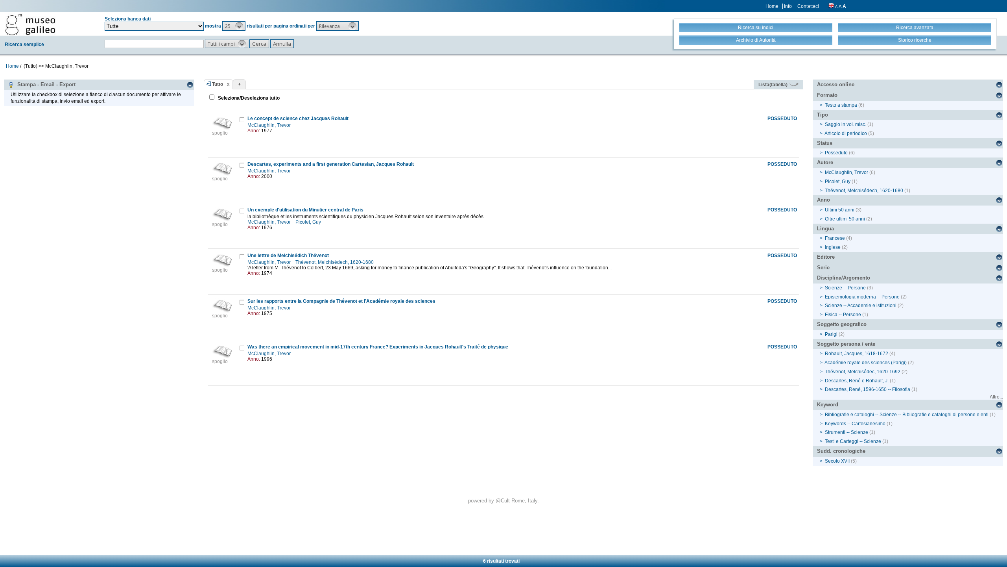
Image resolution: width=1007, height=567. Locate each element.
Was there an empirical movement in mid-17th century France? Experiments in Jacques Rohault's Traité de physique (377, 347)
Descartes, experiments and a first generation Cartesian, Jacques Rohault (330, 164)
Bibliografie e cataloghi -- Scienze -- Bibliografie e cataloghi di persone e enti (907, 414)
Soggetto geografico (842, 324)
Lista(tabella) (773, 84)
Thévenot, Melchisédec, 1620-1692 (862, 371)
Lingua (825, 229)
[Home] (30, 24)
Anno (823, 200)
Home (771, 6)
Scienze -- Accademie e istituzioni (860, 305)
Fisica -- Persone (843, 314)
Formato (827, 95)
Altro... (996, 397)
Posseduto (836, 153)
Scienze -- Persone (845, 288)
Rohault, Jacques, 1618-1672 (856, 353)
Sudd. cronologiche (841, 451)
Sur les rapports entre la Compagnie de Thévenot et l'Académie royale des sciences (341, 301)
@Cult (503, 501)
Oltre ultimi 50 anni (845, 219)
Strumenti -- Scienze (846, 432)
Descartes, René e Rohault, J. (857, 381)
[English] (831, 6)
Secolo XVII (837, 461)
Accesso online (835, 84)
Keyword (827, 405)
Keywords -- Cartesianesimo (855, 423)
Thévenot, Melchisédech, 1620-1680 (335, 262)
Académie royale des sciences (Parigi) (865, 362)
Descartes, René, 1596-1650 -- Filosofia (867, 389)
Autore (825, 162)
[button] (233, 26)
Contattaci (808, 6)
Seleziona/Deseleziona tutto (248, 98)
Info (788, 6)
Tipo (822, 115)
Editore (826, 257)
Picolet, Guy (308, 222)
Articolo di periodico (845, 133)
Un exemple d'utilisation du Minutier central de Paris (305, 210)
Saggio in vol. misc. (845, 124)
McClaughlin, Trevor (269, 125)
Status (824, 143)
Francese (835, 238)
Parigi (831, 334)
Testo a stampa (841, 105)
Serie (823, 268)
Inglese (833, 247)
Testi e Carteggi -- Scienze (853, 441)
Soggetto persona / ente (846, 344)
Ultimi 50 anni (839, 210)
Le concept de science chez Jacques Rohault (298, 118)
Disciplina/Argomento (843, 278)
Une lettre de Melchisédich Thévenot (288, 255)
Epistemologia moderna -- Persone (862, 297)
